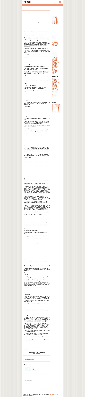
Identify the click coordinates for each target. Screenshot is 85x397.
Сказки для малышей (55, 17)
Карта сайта (51, 394)
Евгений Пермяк (54, 54)
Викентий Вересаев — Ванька (29, 366)
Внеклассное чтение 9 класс (56, 112)
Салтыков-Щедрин (55, 58)
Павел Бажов (54, 61)
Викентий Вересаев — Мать (29, 367)
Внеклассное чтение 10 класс (56, 113)
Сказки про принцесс (55, 42)
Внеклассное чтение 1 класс (56, 104)
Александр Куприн (55, 87)
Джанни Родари (54, 71)
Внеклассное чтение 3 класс (56, 106)
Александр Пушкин (55, 50)
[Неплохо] (25, 349)
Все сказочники (54, 73)
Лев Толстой (54, 52)
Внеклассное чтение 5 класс (56, 108)
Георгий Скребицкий (55, 89)
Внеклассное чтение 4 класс (56, 107)
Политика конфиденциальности (30, 395)
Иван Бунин (54, 94)
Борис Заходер (54, 60)
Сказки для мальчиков (55, 40)
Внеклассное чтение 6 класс (56, 109)
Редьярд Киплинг (54, 70)
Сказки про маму (54, 38)
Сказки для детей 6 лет (55, 21)
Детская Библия (54, 36)
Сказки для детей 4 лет (55, 19)
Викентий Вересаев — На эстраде (30, 369)
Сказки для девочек (54, 41)
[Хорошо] (26, 349)
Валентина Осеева (55, 96)
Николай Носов (54, 63)
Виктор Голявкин (54, 97)
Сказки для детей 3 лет (55, 18)
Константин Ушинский (55, 62)
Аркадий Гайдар (54, 80)
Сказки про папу (54, 37)
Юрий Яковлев (54, 98)
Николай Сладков (54, 95)
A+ (38, 22)
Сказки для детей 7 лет (55, 22)
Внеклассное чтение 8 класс (56, 111)
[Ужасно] (23, 349)
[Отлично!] (27, 349)
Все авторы (53, 99)
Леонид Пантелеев (55, 92)
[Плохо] (24, 349)
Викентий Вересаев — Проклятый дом (30, 370)
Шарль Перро (54, 72)
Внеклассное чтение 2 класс (56, 105)
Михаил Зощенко (54, 64)
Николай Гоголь (54, 86)
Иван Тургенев (54, 91)
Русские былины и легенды (55, 43)
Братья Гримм (54, 68)
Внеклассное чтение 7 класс (56, 110)
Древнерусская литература (55, 44)
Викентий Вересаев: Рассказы (29, 359)
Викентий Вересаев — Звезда (29, 368)
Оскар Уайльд (54, 69)
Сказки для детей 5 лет (55, 20)
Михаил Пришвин (54, 56)
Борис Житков (54, 65)
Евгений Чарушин (54, 88)
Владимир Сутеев (54, 59)
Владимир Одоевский (55, 66)
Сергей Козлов (54, 67)
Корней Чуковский (55, 51)
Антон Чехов (54, 78)
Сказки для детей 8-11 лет (55, 23)
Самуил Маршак (54, 53)
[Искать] (60, 2)
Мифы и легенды (54, 45)
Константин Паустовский (56, 79)
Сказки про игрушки (54, 39)
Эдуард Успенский (55, 57)
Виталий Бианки (54, 55)
